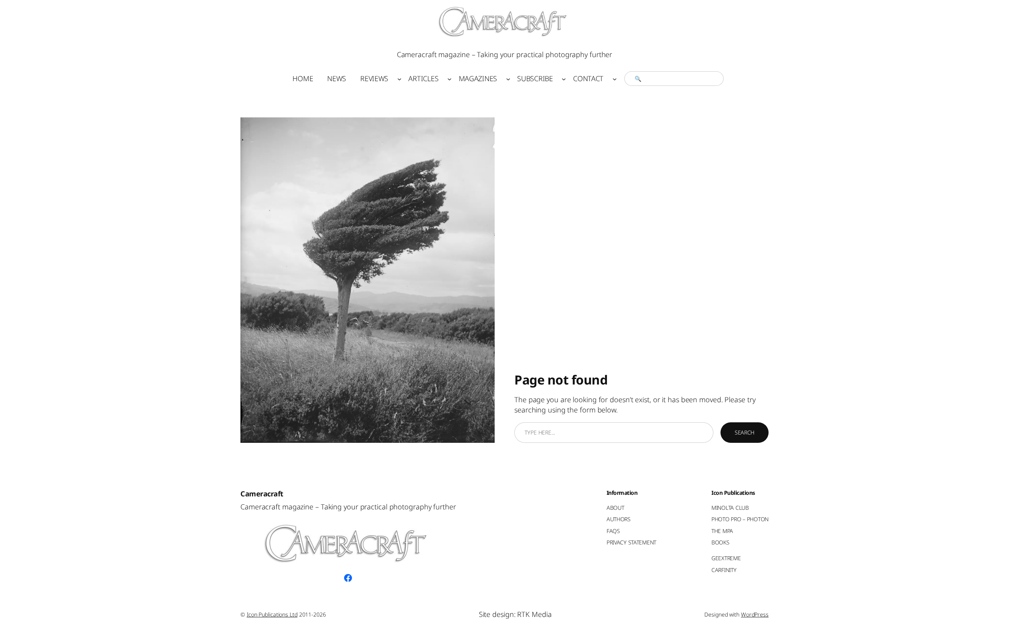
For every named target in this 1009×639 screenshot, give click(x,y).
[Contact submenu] (614, 78)
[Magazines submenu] (508, 78)
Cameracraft (261, 493)
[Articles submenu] (449, 78)
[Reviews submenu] (399, 78)
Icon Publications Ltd (272, 614)
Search (744, 432)
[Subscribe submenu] (564, 78)
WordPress (755, 614)
